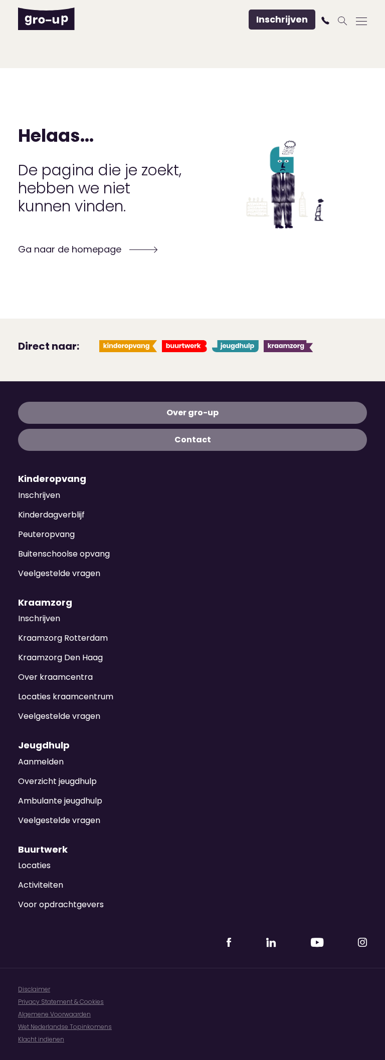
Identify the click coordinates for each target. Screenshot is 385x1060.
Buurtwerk (43, 849)
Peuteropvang (46, 534)
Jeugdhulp (44, 745)
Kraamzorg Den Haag (60, 657)
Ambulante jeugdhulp (60, 801)
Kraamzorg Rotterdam (63, 638)
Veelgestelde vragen (59, 573)
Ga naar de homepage (71, 249)
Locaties (34, 865)
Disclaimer (34, 989)
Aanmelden (41, 761)
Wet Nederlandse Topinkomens (65, 1026)
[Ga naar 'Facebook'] (229, 939)
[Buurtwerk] (184, 346)
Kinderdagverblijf (51, 514)
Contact (192, 439)
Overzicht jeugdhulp (57, 781)
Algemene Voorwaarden (54, 1014)
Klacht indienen (41, 1039)
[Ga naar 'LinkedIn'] (271, 939)
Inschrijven (282, 19)
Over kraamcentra (55, 677)
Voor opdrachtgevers (61, 904)
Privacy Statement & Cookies (61, 1001)
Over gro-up (192, 412)
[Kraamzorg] (288, 346)
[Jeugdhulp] (235, 346)
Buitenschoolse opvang (64, 554)
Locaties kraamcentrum (65, 696)
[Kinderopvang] (128, 346)
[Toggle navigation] (361, 21)
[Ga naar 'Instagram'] (362, 939)
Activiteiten (40, 885)
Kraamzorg (45, 602)
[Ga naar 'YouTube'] (317, 939)
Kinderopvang (52, 478)
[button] (326, 21)
